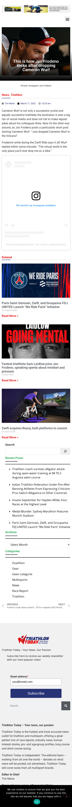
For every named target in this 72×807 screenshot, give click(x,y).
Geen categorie (22, 574)
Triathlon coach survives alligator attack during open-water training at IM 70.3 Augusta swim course (38, 473)
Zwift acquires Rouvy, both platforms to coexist (34, 428)
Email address (19, 676)
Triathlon (16, 95)
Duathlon (18, 563)
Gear (15, 568)
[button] (67, 19)
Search (10, 444)
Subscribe (36, 693)
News (5, 95)
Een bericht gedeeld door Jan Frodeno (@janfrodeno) (36, 244)
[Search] (65, 451)
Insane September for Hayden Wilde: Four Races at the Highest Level (39, 502)
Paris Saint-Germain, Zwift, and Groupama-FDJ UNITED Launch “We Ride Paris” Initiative (35, 305)
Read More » (10, 316)
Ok (36, 801)
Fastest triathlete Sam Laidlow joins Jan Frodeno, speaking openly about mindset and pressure (33, 367)
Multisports (19, 580)
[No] (66, 795)
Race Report (20, 591)
